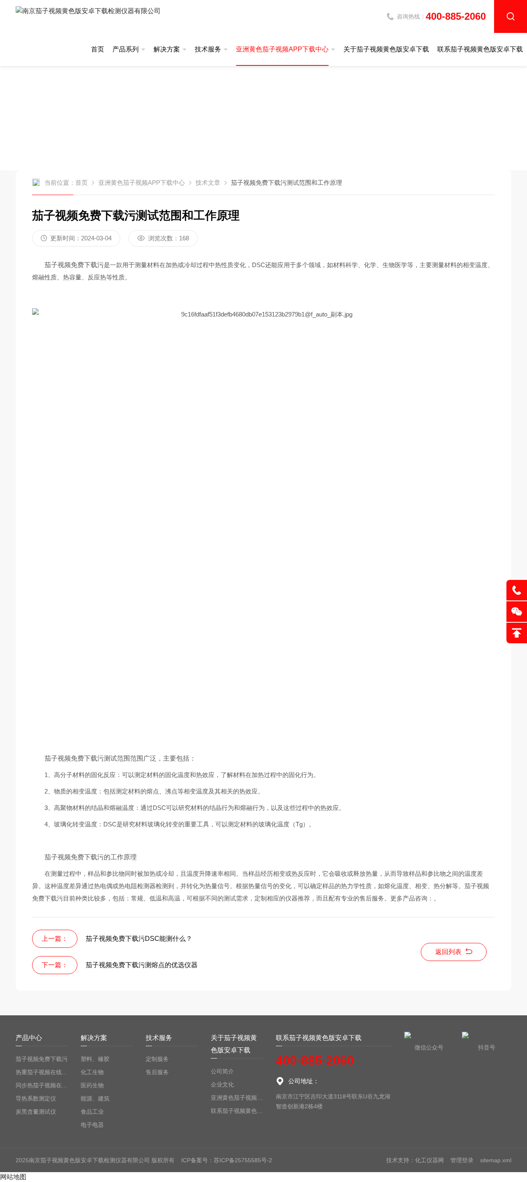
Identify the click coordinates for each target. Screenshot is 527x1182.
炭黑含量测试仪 (36, 1111)
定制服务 (157, 1059)
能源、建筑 (95, 1098)
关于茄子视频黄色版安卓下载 (386, 49)
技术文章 (208, 182)
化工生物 (92, 1072)
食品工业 (92, 1111)
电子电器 (92, 1125)
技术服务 (208, 49)
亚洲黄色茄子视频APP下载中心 (282, 49)
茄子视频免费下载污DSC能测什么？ (139, 938)
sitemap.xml (495, 1160)
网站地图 (13, 1176)
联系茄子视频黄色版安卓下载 (480, 49)
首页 (97, 49)
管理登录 (461, 1160)
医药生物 (92, 1085)
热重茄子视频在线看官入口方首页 (42, 1072)
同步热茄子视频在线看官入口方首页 (42, 1085)
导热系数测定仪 (36, 1098)
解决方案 (167, 49)
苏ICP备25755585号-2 (243, 1160)
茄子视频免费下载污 (42, 1059)
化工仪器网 (429, 1160)
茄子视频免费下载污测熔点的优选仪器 (142, 964)
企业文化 (222, 1084)
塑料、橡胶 (95, 1059)
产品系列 (125, 49)
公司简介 (222, 1071)
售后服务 (157, 1072)
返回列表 (448, 951)
